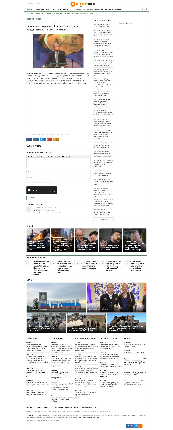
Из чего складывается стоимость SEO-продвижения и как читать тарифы (135, 373)
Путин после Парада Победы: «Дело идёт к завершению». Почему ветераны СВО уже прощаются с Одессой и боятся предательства (62, 362)
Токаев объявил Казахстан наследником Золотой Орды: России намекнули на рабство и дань (37, 373)
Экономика (88, 9)
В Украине (67, 9)
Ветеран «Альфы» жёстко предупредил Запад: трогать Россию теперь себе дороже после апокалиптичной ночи (65, 266)
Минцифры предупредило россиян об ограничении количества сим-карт (109, 384)
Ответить (42, 213)
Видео (38, 19)
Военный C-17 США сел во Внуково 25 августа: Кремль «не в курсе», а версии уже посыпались (103, 163)
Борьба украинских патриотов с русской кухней (102, 25)
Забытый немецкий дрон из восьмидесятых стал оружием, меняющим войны (110, 346)
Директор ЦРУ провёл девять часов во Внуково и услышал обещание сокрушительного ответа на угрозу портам (102, 82)
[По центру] (45, 156)
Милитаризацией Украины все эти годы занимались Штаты (37, 393)
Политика (77, 9)
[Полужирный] (28, 156)
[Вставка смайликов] (52, 156)
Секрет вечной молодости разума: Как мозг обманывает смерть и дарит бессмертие (110, 356)
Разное (92, 13)
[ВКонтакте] (132, 426)
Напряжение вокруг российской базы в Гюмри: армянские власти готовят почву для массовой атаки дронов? (62, 386)
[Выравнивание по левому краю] (41, 156)
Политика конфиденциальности (89, 417)
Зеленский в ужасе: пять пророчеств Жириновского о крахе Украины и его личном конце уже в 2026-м (61, 375)
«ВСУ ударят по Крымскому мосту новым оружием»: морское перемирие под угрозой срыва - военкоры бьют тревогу (37, 360)
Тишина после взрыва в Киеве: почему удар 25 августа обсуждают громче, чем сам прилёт (103, 72)
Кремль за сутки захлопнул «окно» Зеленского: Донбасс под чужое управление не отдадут (103, 113)
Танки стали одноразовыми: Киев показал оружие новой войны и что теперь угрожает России (103, 211)
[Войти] (147, 9)
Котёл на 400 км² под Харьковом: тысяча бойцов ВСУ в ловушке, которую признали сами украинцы (113, 265)
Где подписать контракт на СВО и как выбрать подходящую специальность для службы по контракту (135, 361)
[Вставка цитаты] (63, 156)
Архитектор (36, 207)
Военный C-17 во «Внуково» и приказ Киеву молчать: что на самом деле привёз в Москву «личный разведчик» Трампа (102, 123)
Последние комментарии (53, 407)
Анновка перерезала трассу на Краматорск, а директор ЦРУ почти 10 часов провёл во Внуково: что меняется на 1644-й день (103, 102)
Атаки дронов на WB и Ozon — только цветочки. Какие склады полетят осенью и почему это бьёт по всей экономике (104, 134)
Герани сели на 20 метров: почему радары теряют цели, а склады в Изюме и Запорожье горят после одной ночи (104, 62)
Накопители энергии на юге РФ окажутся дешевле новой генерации (111, 374)
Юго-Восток (30, 13)
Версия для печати (61, 22)
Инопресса (58, 13)
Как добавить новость (34, 407)
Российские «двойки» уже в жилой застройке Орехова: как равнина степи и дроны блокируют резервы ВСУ (103, 144)
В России (57, 9)
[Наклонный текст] (31, 156)
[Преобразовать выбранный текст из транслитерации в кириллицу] (66, 156)
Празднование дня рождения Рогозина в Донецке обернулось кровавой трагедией (37, 384)
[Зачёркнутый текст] (38, 156)
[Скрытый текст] (59, 156)
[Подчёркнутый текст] (34, 156)
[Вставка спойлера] (69, 156)
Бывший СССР (68, 13)
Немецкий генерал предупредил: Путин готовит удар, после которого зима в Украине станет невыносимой (103, 154)
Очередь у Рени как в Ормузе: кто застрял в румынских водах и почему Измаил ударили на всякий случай (102, 43)
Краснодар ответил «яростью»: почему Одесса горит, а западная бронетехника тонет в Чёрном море (103, 192)
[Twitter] (136, 426)
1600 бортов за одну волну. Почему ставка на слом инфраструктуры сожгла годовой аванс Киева (103, 92)
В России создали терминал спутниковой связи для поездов (111, 365)
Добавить (32, 198)
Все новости (104, 219)
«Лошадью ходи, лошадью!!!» (134, 353)
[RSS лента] (140, 426)
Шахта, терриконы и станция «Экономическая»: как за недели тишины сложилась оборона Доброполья (103, 33)
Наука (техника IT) (81, 13)
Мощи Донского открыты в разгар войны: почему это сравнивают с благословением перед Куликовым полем (103, 202)
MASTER (41, 22)
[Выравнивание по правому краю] (48, 156)
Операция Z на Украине (44, 13)
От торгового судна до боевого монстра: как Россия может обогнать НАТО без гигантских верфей (89, 265)
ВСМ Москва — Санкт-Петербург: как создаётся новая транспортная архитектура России (103, 182)
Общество (99, 9)
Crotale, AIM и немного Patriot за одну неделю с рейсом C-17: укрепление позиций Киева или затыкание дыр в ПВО (104, 53)
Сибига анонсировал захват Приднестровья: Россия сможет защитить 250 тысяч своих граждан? (62, 398)
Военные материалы (113, 9)
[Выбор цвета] (56, 156)
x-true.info (29, 415)
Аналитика (39, 9)
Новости (29, 9)
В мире (48, 9)
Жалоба (58, 213)
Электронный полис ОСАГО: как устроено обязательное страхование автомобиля (135, 383)
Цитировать (50, 213)
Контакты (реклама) (71, 407)
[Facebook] (128, 426)
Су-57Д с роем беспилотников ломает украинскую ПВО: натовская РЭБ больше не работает (102, 172)
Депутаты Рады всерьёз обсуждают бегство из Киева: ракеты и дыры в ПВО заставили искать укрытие (137, 265)
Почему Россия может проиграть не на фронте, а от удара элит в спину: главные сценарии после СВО (36, 347)
